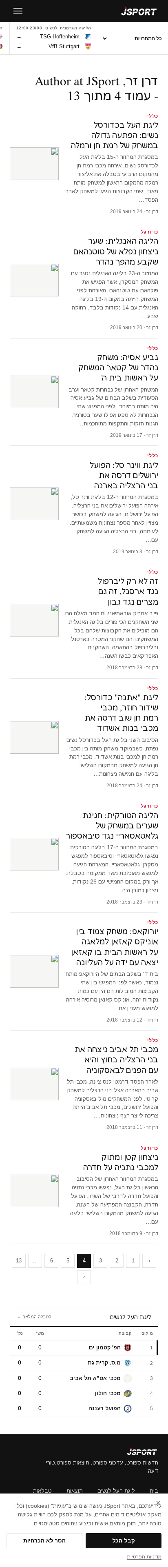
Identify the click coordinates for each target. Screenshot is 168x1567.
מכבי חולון (108, 1393)
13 (19, 1261)
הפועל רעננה (104, 1408)
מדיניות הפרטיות (144, 1557)
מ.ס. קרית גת (104, 1363)
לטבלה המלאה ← (34, 1316)
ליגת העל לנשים (116, 1491)
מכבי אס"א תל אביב (95, 1378)
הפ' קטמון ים (105, 1347)
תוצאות (74, 1491)
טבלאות (42, 1491)
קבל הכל (123, 1541)
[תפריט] (18, 11)
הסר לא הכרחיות (44, 1541)
